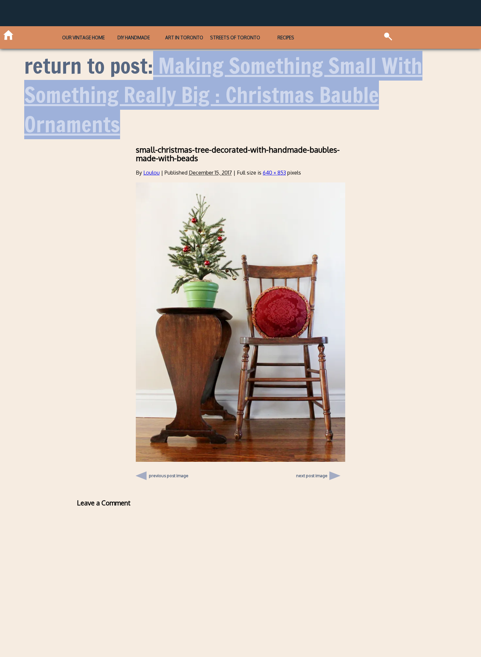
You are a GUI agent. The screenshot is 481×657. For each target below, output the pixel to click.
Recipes (285, 37)
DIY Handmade (133, 37)
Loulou (151, 172)
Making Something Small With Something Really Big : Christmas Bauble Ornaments (223, 95)
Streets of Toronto (235, 37)
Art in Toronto (184, 37)
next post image (312, 476)
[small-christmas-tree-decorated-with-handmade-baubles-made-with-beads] (240, 460)
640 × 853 (274, 172)
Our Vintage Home (83, 37)
